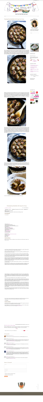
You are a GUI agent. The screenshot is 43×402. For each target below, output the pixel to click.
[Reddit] (27, 330)
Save (24, 330)
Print (22, 207)
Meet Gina (37, 386)
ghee (9, 235)
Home (38, 384)
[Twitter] (34, 0)
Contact (38, 387)
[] (6, 207)
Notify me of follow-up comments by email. (10, 373)
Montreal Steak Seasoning (10, 227)
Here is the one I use (19, 305)
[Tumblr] (25, 330)
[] (7, 207)
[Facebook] (33, 0)
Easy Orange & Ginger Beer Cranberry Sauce (34, 67)
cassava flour (8, 234)
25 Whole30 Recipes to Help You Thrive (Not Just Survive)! (34, 65)
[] (8, 207)
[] (10, 207)
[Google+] (38, 0)
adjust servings (6, 211)
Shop (38, 385)
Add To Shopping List (26, 207)
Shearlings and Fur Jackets (12, 358)
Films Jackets (7, 356)
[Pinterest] (37, 0)
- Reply (12, 335)
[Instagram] (21, 394)
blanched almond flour (8, 230)
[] (5, 207)
